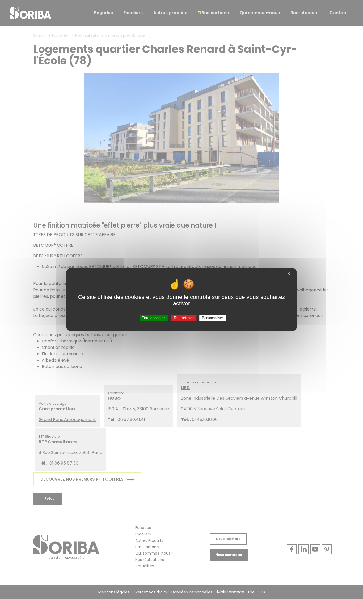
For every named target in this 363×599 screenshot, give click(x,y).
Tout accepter (153, 318)
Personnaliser (212, 318)
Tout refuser (184, 318)
